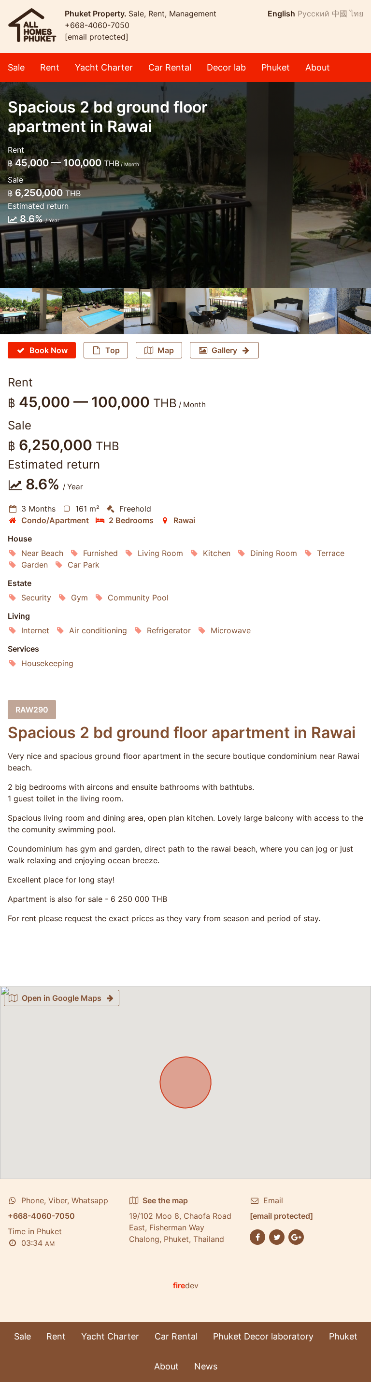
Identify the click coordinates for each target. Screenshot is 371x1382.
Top (112, 350)
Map (165, 350)
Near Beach (42, 553)
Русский (313, 13)
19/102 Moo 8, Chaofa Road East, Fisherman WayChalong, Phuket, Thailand (180, 1220)
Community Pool (138, 597)
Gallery (224, 350)
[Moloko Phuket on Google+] (296, 1236)
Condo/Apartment (55, 520)
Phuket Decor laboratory (263, 1336)
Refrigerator (169, 630)
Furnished (100, 553)
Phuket (275, 67)
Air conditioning (98, 630)
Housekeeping (47, 663)
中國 (339, 13)
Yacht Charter (104, 67)
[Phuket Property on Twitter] (277, 1236)
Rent (49, 67)
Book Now (48, 350)
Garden (34, 565)
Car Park (84, 565)
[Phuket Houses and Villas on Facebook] (257, 1236)
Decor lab (226, 67)
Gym (79, 597)
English (281, 13)
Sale (16, 67)
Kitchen (216, 553)
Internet (35, 630)
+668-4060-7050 (97, 25)
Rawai (184, 520)
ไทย (356, 13)
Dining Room (273, 553)
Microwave (231, 630)
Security (36, 597)
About (317, 67)
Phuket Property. (96, 13)
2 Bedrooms (131, 520)
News (205, 1366)
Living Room (160, 553)
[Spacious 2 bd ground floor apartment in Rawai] (31, 311)
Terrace (330, 553)
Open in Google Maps (61, 998)
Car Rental (169, 67)
